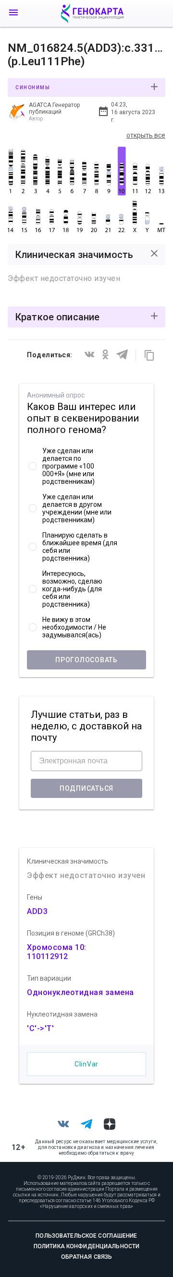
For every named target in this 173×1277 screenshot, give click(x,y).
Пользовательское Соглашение (86, 1235)
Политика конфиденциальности (86, 1246)
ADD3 (37, 911)
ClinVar (86, 1064)
